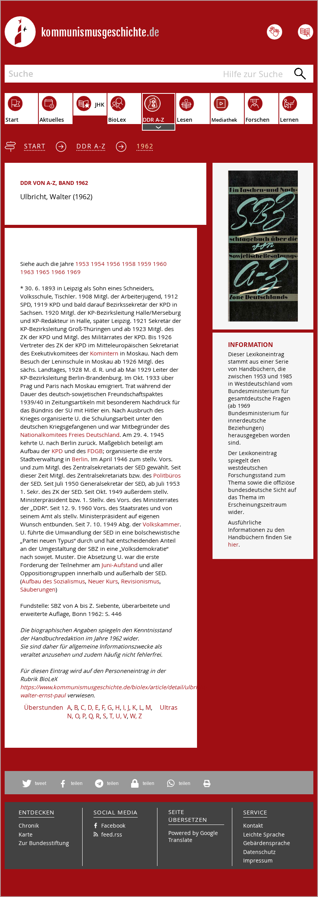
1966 (58, 272)
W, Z (136, 716)
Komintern (104, 353)
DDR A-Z (91, 146)
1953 (82, 263)
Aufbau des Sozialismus (53, 581)
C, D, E (90, 707)
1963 (27, 272)
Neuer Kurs (103, 581)
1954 (98, 263)
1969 (74, 272)
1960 (160, 263)
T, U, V (118, 716)
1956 (113, 263)
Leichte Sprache (264, 834)
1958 (129, 263)
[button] (35, 783)
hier (233, 544)
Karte (26, 834)
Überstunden (43, 707)
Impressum (258, 860)
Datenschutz (259, 852)
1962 (145, 146)
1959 (144, 263)
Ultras (169, 707)
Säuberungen (37, 589)
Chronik (29, 825)
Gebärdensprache (266, 843)
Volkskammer (161, 524)
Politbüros (167, 475)
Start (35, 146)
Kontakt (253, 825)
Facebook (113, 825)
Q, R (94, 716)
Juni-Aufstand (120, 565)
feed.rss (111, 834)
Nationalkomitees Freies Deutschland (69, 434)
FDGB (95, 451)
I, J (126, 707)
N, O (73, 716)
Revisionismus (140, 581)
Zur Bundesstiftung (44, 843)
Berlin (80, 459)
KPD (57, 451)
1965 (43, 272)
